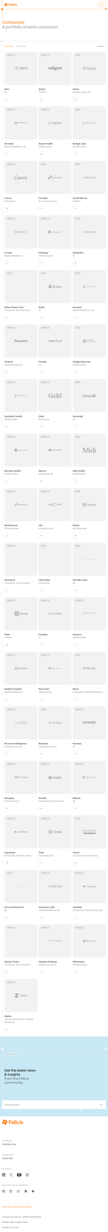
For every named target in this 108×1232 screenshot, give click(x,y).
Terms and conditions (15, 1222)
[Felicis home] (10, 4)
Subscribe (7, 1158)
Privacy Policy (10, 1227)
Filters (100, 46)
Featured (8, 46)
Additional (21, 46)
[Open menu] (101, 4)
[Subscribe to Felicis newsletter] (101, 1104)
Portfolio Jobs (9, 1144)
